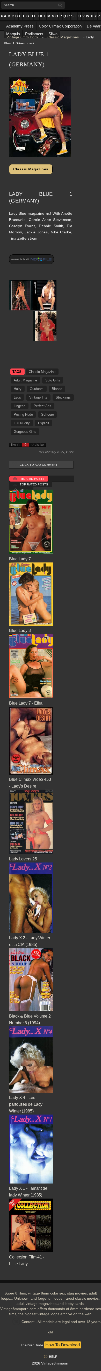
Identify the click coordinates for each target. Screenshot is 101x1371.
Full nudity (22, 423)
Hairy (17, 389)
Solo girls (52, 380)
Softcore (47, 414)
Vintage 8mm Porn (22, 37)
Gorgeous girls (25, 432)
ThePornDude (31, 1345)
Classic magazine (42, 372)
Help (53, 1357)
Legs (17, 397)
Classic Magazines (63, 37)
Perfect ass (42, 406)
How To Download (62, 1344)
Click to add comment (38, 464)
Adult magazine (25, 380)
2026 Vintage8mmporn (50, 1363)
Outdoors (37, 389)
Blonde (57, 389)
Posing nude (23, 414)
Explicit (43, 423)
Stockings (63, 397)
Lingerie (19, 406)
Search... (10, 5)
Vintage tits (38, 397)
